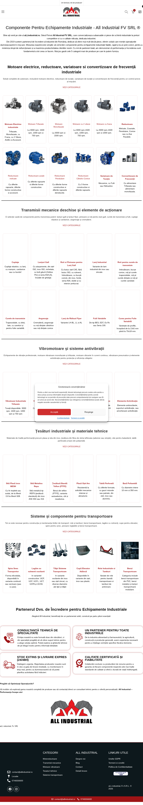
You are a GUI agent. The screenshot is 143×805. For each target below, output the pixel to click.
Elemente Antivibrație (127, 401)
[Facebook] (10, 789)
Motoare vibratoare (51, 767)
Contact (79, 767)
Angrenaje (43, 318)
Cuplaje (15, 262)
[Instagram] (16, 789)
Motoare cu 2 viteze (81, 124)
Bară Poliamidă (130, 483)
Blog (78, 763)
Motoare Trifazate (36, 124)
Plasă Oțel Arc (83, 483)
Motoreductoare (50, 759)
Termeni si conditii (78, 418)
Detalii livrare (81, 771)
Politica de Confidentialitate (120, 767)
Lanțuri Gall (43, 262)
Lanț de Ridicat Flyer (71, 318)
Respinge (88, 412)
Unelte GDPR (114, 759)
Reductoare (127, 124)
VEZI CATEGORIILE (71, 87)
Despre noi (80, 759)
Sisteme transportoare (53, 775)
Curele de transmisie (15, 318)
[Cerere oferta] (140, 12)
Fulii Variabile (99, 318)
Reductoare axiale (36, 176)
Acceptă (54, 412)
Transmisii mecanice (52, 763)
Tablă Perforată (106, 483)
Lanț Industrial (100, 262)
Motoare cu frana (104, 124)
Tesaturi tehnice (50, 771)
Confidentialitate (63, 418)
